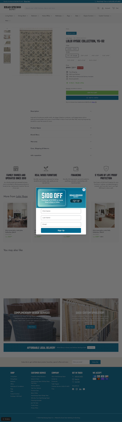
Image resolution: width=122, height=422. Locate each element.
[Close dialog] (83, 189)
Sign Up (61, 230)
